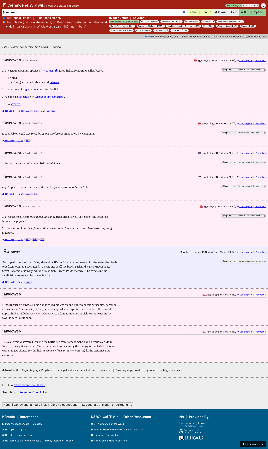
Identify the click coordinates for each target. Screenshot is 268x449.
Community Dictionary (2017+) (151, 26)
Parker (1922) (208, 22)
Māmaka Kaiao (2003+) (171, 22)
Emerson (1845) (248, 26)
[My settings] (263, 5)
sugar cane (29, 89)
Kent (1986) (208, 26)
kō (48, 111)
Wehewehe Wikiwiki (25, 5)
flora (42, 111)
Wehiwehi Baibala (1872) (227, 26)
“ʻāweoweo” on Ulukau (32, 392)
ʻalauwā (54, 82)
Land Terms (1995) (179, 30)
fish (35, 111)
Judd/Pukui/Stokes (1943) (121, 30)
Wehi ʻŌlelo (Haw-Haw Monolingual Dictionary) (118, 429)
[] (47, 26)
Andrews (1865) (192, 22)
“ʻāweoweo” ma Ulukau (29, 385)
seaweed (16, 104)
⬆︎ (253, 444)
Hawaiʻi (246, 5)
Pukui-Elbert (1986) (149, 22)
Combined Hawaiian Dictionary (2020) (183, 26)
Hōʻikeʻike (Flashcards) (105, 435)
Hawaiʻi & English (233, 5)
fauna (28, 111)
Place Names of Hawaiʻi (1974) (230, 22)
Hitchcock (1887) (143, 30)
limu (53, 111)
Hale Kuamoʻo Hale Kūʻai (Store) (110, 440)
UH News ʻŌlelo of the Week (108, 423)
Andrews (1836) (161, 30)
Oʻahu (28, 282)
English (254, 5)
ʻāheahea (23, 96)
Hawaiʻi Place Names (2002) (122, 26)
